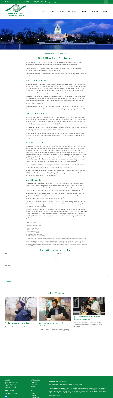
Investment (34, 384)
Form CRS (63, 381)
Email (59, 253)
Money (33, 393)
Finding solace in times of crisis (18, 323)
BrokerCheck (79, 384)
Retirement (34, 382)
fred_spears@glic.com (53, 2)
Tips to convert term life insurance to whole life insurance (89, 318)
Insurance (34, 389)
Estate (33, 386)
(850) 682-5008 (38, 2)
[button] (44, 11)
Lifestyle (33, 395)
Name (7, 253)
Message (8, 265)
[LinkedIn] (106, 2)
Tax (32, 391)
